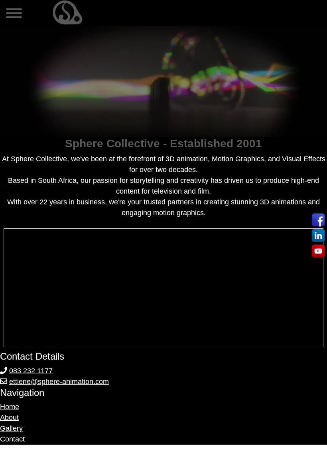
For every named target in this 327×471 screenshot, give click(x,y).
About (9, 418)
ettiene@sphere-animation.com (59, 382)
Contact (12, 439)
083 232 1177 (31, 371)
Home (9, 407)
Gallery (11, 428)
